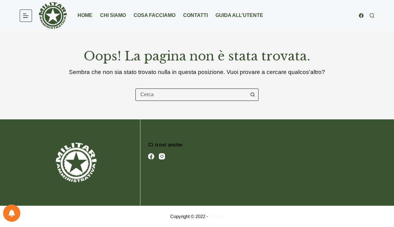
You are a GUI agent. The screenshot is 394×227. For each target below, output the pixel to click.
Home (85, 15)
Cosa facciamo (154, 15)
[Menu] (26, 16)
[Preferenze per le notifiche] (11, 213)
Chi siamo (113, 15)
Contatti (195, 15)
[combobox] (191, 95)
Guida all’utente (239, 15)
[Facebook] (361, 15)
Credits (216, 216)
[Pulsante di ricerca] (252, 95)
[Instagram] (162, 156)
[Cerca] (372, 15)
